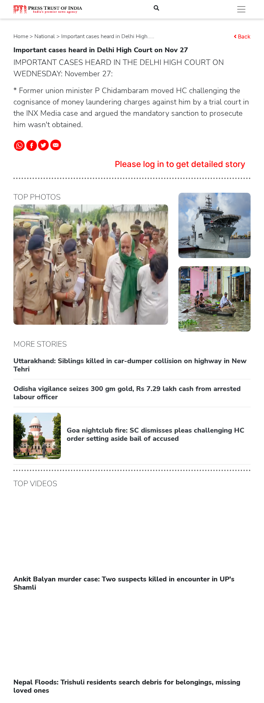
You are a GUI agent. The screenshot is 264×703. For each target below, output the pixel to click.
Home (20, 36)
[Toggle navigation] (241, 9)
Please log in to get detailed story (180, 164)
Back (244, 36)
